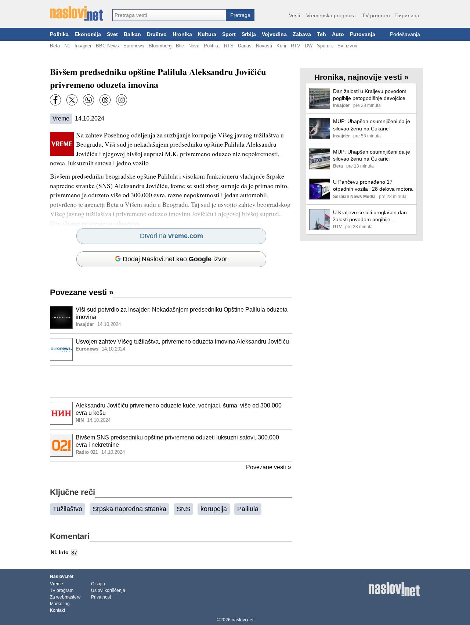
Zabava (302, 34)
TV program (376, 15)
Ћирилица (406, 15)
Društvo (157, 34)
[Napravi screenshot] (121, 99)
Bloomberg (160, 46)
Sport (229, 34)
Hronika (182, 34)
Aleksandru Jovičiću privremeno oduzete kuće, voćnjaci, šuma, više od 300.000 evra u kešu (179, 409)
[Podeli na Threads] (105, 99)
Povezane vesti (81, 292)
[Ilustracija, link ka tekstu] (61, 318)
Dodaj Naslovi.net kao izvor (175, 259)
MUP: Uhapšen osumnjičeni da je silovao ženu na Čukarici (371, 124)
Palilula (247, 509)
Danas (245, 46)
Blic (180, 46)
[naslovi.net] (76, 13)
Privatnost (101, 597)
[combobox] (169, 15)
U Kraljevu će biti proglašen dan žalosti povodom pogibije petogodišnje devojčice (370, 216)
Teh (321, 34)
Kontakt (57, 610)
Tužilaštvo (67, 509)
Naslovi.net (61, 576)
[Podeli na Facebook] (55, 99)
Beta (55, 46)
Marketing (60, 603)
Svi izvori (347, 46)
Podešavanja (405, 34)
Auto (338, 34)
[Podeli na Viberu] (88, 99)
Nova (193, 46)
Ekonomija (88, 34)
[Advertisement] (171, 381)
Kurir (281, 46)
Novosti (264, 46)
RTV (295, 46)
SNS (183, 509)
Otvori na (171, 236)
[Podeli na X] (71, 99)
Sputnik (325, 46)
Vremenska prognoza (331, 15)
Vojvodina (274, 34)
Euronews (133, 46)
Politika (59, 34)
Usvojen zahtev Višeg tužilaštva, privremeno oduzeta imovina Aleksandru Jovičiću (182, 341)
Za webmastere (65, 597)
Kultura (207, 34)
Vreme (61, 118)
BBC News (107, 46)
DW (308, 46)
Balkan (132, 34)
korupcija (213, 509)
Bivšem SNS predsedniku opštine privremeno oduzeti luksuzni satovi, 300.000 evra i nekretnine (177, 441)
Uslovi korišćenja (108, 590)
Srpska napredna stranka (129, 509)
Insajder (83, 46)
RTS (229, 46)
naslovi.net (242, 619)
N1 (67, 46)
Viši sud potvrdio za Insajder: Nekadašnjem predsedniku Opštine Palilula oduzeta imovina (182, 313)
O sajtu (98, 583)
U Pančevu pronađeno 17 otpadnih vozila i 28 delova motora (373, 185)
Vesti (294, 15)
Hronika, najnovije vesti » (361, 77)
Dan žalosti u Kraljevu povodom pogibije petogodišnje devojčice (369, 94)
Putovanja (362, 34)
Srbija (249, 34)
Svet (112, 34)
